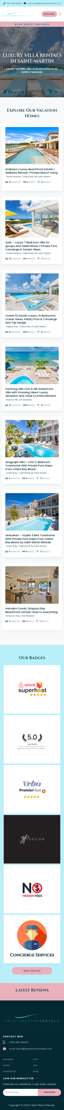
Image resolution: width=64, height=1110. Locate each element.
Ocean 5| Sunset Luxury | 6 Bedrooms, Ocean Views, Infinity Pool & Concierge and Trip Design (31, 319)
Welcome (8, 1059)
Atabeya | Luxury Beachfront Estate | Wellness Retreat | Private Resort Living (31, 170)
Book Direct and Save (32, 24)
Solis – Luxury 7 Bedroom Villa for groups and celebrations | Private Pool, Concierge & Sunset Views (31, 245)
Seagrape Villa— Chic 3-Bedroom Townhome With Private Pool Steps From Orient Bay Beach (28, 465)
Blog (36, 1071)
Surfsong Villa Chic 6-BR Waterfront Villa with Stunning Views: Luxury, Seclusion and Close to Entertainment (30, 392)
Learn (6, 1065)
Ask (35, 1065)
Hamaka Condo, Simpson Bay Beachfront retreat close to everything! (31, 610)
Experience (9, 1071)
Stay (35, 1059)
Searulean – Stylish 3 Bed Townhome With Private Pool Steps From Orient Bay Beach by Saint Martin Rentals (30, 538)
